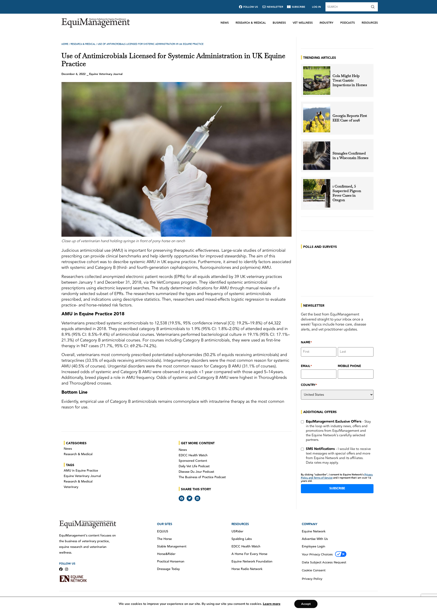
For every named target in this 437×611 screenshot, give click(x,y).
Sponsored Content (193, 460)
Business (279, 22)
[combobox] (347, 6)
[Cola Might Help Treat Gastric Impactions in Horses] (316, 80)
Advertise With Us (315, 539)
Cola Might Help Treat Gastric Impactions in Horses (350, 80)
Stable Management (171, 546)
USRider (237, 531)
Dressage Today (168, 569)
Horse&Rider (166, 554)
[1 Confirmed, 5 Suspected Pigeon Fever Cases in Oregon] (316, 193)
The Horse (164, 539)
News (225, 22)
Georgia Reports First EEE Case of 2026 (350, 118)
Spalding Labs (241, 539)
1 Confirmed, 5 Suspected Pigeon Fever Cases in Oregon (347, 193)
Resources (370, 22)
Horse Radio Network (246, 569)
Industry (326, 22)
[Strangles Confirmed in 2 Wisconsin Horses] (316, 155)
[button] (181, 498)
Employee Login (313, 546)
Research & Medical (251, 22)
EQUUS (162, 531)
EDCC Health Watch (193, 455)
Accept (306, 604)
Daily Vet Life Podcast (194, 466)
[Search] (374, 6)
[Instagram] (66, 569)
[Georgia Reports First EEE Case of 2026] (316, 118)
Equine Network (313, 531)
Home (64, 44)
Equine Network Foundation (251, 561)
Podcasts (347, 22)
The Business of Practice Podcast (202, 477)
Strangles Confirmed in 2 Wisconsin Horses (350, 155)
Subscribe (337, 488)
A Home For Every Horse (249, 554)
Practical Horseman (170, 561)
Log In (316, 6)
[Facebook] (61, 569)
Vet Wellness (303, 22)
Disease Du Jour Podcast (196, 471)
